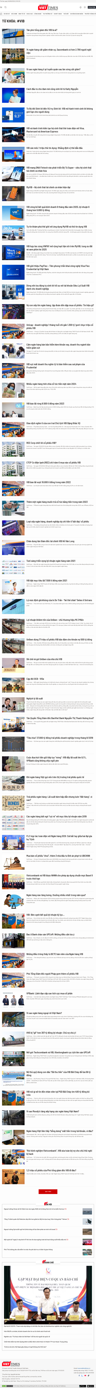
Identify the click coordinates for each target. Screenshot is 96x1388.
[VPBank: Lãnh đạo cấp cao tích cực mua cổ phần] (13, 999)
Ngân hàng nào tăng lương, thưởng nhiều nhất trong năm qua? (56, 895)
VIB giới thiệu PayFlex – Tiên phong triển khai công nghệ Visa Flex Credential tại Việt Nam (58, 267)
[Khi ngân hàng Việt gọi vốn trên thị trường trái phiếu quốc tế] (13, 783)
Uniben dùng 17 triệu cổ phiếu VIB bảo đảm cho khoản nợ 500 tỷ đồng (59, 639)
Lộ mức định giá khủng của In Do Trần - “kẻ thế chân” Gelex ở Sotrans (59, 600)
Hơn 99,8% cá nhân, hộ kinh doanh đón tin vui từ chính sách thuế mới (27, 1327)
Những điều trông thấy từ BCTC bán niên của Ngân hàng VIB (54, 954)
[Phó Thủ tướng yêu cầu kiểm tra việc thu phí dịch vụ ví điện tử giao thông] (87, 1247)
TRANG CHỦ (48, 1257)
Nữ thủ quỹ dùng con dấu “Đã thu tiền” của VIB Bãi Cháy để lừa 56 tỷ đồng (58, 1074)
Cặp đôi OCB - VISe (35, 678)
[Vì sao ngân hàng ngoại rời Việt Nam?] (13, 1019)
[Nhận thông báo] (81, 7)
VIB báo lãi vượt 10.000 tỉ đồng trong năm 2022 (48, 482)
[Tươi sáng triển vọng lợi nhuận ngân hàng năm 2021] (13, 567)
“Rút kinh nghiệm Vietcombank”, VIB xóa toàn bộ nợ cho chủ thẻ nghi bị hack (59, 1152)
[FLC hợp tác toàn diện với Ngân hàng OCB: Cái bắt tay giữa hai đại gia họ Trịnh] (13, 842)
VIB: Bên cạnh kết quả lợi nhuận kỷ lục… (45, 914)
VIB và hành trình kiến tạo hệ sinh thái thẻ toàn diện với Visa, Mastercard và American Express (55, 130)
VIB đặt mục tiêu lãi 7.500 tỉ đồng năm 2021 (46, 580)
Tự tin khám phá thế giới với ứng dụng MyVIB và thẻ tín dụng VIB (56, 226)
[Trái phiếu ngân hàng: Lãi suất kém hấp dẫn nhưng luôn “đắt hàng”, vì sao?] (13, 803)
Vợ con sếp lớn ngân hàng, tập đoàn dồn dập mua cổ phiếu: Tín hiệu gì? (60, 305)
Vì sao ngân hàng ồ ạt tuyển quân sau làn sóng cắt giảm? (53, 69)
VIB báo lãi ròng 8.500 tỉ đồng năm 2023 (45, 403)
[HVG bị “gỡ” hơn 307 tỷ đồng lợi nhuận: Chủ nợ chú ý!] (13, 1039)
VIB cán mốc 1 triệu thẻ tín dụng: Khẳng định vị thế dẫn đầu (54, 147)
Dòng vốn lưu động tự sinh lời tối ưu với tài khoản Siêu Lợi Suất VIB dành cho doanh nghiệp (57, 287)
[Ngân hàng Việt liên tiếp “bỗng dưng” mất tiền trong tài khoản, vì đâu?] (13, 1137)
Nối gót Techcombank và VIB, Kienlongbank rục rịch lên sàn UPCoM (58, 1052)
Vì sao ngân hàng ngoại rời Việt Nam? (44, 1013)
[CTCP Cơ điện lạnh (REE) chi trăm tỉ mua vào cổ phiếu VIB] (13, 468)
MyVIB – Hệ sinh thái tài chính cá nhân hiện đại (48, 187)
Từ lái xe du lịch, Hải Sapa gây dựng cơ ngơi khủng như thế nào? (25, 1342)
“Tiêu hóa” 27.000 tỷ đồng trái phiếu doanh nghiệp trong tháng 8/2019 (59, 737)
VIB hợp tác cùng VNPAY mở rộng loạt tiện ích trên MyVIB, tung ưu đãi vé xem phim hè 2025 (59, 248)
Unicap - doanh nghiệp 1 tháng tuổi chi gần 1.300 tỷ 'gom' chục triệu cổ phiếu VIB (59, 326)
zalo (82, 1371)
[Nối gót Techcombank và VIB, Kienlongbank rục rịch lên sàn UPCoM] (13, 1058)
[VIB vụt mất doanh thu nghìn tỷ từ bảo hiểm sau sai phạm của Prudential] (13, 370)
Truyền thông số (90, 14)
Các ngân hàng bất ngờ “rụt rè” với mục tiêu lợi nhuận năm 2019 (56, 816)
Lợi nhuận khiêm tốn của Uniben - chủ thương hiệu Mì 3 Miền (55, 619)
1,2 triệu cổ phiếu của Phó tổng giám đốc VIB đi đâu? (51, 1170)
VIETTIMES (48, 7)
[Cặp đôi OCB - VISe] (13, 685)
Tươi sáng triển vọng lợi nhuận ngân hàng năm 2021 (50, 560)
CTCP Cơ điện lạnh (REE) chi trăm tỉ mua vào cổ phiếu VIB (53, 462)
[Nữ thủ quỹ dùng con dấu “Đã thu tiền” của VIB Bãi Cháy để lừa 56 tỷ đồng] (13, 1078)
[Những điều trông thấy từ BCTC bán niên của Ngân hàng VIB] (13, 960)
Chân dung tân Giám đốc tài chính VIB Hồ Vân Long (50, 541)
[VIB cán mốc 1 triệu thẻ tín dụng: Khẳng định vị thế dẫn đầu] (13, 154)
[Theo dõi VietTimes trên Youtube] (85, 1371)
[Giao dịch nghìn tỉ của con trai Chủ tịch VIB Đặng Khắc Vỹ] (13, 429)
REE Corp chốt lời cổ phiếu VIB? (41, 442)
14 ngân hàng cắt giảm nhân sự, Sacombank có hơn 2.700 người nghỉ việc (58, 51)
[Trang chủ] (1, 14)
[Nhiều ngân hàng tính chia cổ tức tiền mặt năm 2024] (13, 390)
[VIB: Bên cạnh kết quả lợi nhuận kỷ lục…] (13, 921)
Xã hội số (7, 14)
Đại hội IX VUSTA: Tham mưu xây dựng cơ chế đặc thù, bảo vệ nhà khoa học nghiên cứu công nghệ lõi (38, 1321)
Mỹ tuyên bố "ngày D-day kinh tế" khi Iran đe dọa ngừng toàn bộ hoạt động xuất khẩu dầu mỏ (35, 1235)
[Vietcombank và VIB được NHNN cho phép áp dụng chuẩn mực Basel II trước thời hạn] (13, 881)
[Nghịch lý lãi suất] (13, 704)
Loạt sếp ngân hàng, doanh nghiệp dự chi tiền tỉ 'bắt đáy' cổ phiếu (57, 521)
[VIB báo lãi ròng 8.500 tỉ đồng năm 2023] (13, 409)
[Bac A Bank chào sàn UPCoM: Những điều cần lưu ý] (13, 940)
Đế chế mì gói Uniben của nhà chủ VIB (44, 659)
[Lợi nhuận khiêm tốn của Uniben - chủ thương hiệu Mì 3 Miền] (13, 626)
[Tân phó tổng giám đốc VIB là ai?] (13, 36)
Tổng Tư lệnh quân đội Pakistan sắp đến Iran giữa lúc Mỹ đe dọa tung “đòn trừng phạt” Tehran (35, 1214)
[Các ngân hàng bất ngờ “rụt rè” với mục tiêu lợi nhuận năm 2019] (13, 822)
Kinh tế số (21, 14)
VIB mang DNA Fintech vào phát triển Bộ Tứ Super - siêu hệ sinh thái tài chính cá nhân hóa (58, 169)
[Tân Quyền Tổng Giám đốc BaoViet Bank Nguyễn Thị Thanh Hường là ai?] (13, 724)
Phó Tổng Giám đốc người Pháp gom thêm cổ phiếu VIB (52, 973)
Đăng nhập (91, 7)
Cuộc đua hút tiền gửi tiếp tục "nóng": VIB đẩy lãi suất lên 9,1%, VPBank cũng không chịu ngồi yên (56, 759)
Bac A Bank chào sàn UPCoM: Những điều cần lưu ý (50, 934)
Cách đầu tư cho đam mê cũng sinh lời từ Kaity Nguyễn (52, 88)
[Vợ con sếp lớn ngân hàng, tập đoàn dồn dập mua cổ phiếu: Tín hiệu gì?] (13, 311)
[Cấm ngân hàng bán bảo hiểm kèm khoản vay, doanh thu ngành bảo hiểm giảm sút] (13, 350)
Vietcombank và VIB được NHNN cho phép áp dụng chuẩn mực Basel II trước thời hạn (59, 877)
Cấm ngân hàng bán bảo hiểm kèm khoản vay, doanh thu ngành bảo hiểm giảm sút (58, 346)
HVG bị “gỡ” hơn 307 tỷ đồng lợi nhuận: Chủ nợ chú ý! (51, 1032)
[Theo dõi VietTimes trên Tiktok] (88, 1371)
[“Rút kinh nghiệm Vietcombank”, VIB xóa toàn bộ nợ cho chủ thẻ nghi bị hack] (13, 1157)
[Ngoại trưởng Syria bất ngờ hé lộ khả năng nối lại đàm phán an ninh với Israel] (87, 1227)
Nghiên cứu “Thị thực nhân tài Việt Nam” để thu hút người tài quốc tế (27, 1332)
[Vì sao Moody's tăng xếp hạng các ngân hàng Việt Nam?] (13, 1117)
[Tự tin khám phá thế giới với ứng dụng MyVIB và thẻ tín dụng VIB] (13, 232)
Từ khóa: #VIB (13, 21)
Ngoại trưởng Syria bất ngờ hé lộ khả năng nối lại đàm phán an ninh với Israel (29, 1225)
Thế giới (65, 14)
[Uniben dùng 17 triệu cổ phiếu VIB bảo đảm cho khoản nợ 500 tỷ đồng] (13, 645)
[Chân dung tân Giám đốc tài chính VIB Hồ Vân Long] (13, 547)
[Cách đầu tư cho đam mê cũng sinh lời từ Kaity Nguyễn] (13, 95)
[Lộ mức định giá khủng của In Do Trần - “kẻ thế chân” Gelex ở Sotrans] (13, 606)
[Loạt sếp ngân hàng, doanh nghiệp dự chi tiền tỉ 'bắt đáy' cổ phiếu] (13, 527)
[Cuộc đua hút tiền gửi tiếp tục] (13, 763)
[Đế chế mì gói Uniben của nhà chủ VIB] (13, 665)
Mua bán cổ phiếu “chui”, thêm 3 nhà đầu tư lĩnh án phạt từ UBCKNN (58, 855)
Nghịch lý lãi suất (34, 698)
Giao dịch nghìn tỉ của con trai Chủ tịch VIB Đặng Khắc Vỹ (53, 423)
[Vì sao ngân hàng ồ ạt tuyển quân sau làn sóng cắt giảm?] (13, 75)
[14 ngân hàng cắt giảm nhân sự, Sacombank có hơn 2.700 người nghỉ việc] (13, 55)
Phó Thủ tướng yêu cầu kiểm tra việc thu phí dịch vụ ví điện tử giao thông (28, 1245)
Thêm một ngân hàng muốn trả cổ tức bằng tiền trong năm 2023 (57, 501)
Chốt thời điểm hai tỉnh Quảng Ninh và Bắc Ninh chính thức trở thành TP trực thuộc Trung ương (36, 1337)
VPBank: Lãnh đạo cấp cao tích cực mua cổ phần (49, 993)
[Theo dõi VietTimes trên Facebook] (79, 1371)
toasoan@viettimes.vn (83, 1363)
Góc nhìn (14, 14)
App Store (82, 1381)
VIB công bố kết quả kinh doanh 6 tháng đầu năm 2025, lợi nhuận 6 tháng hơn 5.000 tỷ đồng (57, 208)
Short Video (58, 14)
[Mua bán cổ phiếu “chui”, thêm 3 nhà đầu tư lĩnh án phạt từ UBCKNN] (13, 862)
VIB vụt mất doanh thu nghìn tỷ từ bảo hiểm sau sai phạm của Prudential (55, 366)
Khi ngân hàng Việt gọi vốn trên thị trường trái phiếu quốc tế (55, 777)
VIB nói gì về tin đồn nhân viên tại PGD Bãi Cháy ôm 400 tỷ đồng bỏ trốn (58, 1093)
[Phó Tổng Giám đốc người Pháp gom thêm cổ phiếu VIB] (13, 980)
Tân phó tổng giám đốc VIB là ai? (41, 29)
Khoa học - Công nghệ (34, 14)
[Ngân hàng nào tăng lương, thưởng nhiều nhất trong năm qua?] (13, 901)
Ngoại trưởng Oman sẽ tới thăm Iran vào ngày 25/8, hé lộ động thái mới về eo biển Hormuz (34, 1204)
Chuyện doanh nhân (76, 14)
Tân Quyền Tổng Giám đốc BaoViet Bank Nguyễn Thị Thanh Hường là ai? (60, 718)
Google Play (90, 1381)
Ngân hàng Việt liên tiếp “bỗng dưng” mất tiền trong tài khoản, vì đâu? (59, 1130)
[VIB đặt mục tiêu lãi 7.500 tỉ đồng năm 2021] (13, 586)
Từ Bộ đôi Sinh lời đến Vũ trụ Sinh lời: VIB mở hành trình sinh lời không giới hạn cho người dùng (59, 110)
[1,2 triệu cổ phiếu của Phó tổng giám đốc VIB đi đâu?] (13, 1176)
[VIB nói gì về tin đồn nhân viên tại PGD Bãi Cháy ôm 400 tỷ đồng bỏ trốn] (13, 1098)
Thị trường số (47, 14)
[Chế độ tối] (85, 7)
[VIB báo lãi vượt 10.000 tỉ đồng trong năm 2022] (13, 488)
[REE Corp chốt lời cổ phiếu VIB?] (13, 449)
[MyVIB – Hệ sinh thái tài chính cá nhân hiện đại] (13, 193)
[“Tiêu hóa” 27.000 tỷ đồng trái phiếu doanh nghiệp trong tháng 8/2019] (13, 744)
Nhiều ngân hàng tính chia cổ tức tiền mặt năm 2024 (51, 383)
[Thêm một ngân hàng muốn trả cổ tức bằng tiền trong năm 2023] (13, 508)
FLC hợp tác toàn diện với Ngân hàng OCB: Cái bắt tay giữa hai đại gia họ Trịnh (59, 838)
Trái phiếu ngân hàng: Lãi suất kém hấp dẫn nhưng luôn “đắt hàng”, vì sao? (59, 798)
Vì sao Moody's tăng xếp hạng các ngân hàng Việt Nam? (52, 1111)
